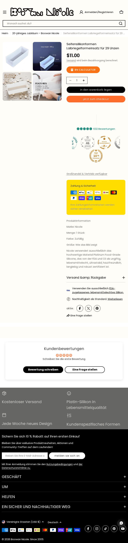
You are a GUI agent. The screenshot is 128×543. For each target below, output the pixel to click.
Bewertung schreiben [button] (43, 369)
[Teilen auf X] (88, 308)
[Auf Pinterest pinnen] (97, 308)
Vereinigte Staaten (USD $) (23, 522)
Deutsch (53, 522)
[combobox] (64, 23)
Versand (71, 60)
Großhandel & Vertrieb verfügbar (86, 174)
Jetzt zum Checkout (96, 99)
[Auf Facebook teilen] (79, 308)
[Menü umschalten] (5, 12)
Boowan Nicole (20, 539)
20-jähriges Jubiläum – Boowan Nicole (35, 33)
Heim (5, 33)
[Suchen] (121, 23)
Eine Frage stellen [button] (84, 369)
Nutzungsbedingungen (59, 464)
